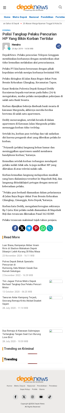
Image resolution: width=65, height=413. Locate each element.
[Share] (58, 46)
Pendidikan (47, 17)
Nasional (34, 17)
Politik (34, 389)
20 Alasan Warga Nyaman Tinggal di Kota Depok (42, 23)
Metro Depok (20, 17)
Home (7, 17)
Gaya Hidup (25, 389)
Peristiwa (53, 386)
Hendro (16, 45)
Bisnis (41, 389)
